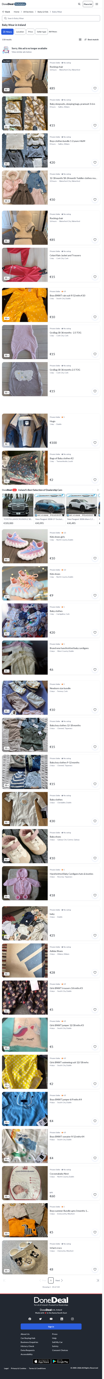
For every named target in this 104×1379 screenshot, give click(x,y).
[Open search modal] (79, 4)
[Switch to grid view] (80, 39)
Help (54, 1338)
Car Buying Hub (28, 1338)
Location (20, 31)
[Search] (5, 18)
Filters (8, 32)
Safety (55, 1346)
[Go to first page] (4, 1280)
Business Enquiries (29, 1342)
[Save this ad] (95, 88)
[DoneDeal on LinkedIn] (61, 1318)
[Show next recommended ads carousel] (98, 490)
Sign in (51, 1326)
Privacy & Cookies (18, 1368)
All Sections (28, 11)
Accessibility (27, 1354)
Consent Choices (60, 1350)
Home (16, 11)
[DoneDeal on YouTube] (51, 1318)
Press (54, 1334)
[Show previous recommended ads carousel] (93, 490)
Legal (6, 1368)
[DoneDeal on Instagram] (72, 1318)
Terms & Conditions (37, 1368)
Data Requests (28, 1350)
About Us (25, 1334)
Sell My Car (57, 1342)
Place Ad (88, 4)
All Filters (53, 32)
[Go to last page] (98, 1280)
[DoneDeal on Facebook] (29, 1318)
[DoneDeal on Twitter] (40, 1318)
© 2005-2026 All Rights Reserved (84, 1368)
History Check (27, 1346)
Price (30, 31)
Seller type (41, 31)
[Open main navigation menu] (97, 4)
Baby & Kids (43, 11)
